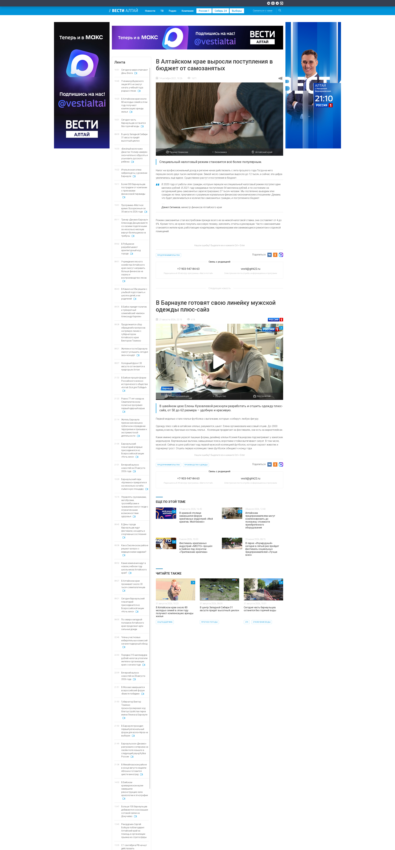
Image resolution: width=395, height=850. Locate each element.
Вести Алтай (263, 396)
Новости (150, 10)
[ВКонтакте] (268, 3)
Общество (220, 396)
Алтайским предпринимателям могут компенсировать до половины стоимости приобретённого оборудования (260, 520)
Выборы (237, 10)
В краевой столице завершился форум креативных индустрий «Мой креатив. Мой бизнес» (196, 517)
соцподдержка (164, 622)
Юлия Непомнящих (179, 396)
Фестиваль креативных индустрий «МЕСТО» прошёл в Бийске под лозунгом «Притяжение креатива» (195, 547)
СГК (246, 622)
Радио (172, 10)
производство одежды (196, 465)
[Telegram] (277, 3)
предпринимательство (168, 255)
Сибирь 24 (221, 10)
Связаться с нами (262, 10)
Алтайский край (263, 152)
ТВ (162, 10)
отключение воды (261, 622)
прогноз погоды (209, 622)
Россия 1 (204, 10)
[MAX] (281, 3)
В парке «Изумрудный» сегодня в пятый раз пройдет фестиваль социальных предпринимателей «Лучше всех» (262, 549)
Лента (119, 62)
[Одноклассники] (272, 3)
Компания (187, 10)
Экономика (220, 152)
